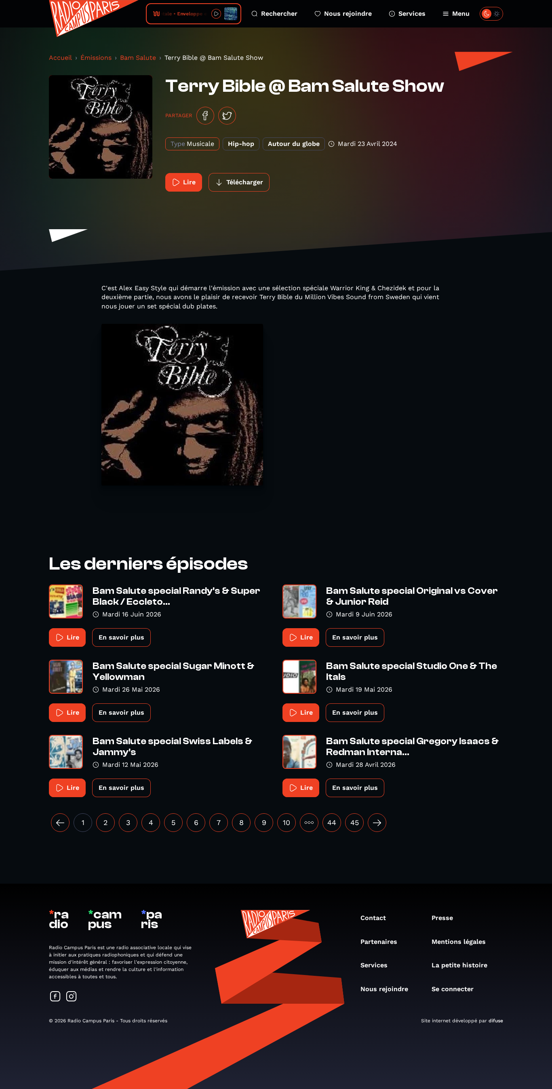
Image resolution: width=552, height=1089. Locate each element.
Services (412, 13)
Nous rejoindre (348, 13)
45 (354, 822)
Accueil (60, 57)
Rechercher (279, 13)
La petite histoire (459, 965)
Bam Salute (138, 57)
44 (331, 822)
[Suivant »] (377, 823)
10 (286, 822)
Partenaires (378, 941)
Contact (373, 918)
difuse (496, 1021)
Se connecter (453, 989)
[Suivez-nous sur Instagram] (71, 997)
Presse (442, 918)
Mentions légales (459, 941)
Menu (461, 13)
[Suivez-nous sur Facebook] (55, 997)
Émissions (96, 57)
